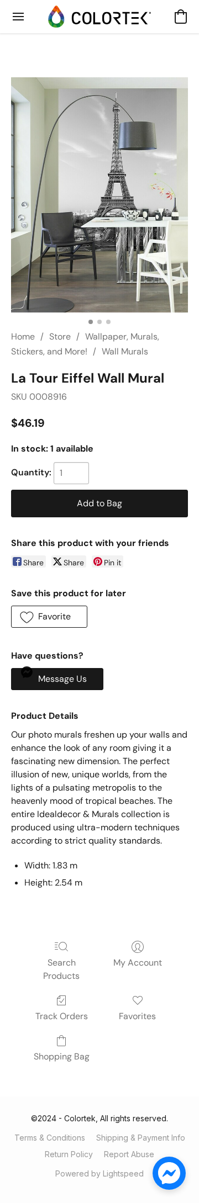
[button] (99, 17)
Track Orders (61, 1016)
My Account (137, 962)
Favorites (137, 1016)
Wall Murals (125, 351)
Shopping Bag (62, 1056)
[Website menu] (18, 16)
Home (23, 336)
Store (60, 336)
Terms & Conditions (49, 1137)
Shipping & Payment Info (140, 1137)
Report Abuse (129, 1154)
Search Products (61, 969)
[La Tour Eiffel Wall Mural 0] (99, 194)
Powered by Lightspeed (99, 1173)
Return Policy (69, 1154)
